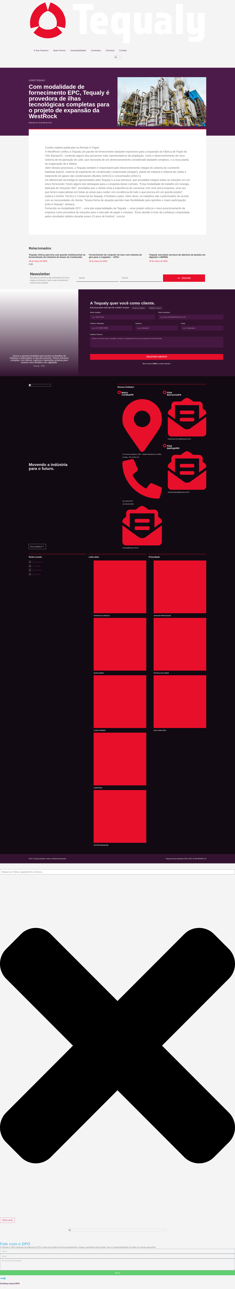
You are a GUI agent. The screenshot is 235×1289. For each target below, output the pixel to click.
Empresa (138, 323)
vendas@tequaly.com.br (130, 548)
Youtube (36, 566)
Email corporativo (164, 312)
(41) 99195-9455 (128, 504)
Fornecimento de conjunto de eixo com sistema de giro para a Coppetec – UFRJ (115, 256)
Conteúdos (96, 50)
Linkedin (36, 574)
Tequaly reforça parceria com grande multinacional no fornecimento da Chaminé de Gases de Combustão (57, 256)
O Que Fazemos (41, 50)
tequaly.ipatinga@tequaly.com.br (178, 492)
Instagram (37, 562)
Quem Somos (59, 50)
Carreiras (110, 50)
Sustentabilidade (78, 50)
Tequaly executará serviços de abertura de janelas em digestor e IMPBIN (177, 256)
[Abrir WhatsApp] (228, 1282)
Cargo (183, 323)
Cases (32, 80)
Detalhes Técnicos (96, 334)
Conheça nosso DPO (10, 1284)
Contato (123, 50)
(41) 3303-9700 (127, 501)
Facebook (37, 570)
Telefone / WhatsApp (97, 323)
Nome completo (95, 312)
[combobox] (117, 871)
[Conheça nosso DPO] (3, 1278)
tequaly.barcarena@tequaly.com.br (179, 439)
